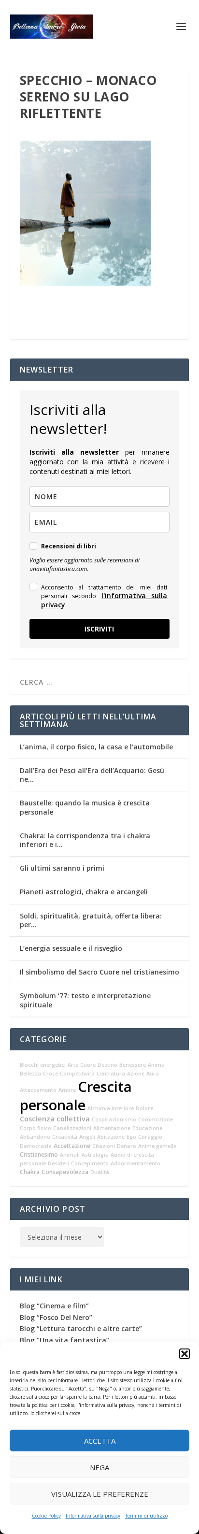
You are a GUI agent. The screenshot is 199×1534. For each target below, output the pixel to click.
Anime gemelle (157, 1146)
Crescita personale (76, 1096)
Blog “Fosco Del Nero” (56, 1317)
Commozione (155, 1119)
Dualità (99, 1172)
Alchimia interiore (110, 1108)
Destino (107, 1064)
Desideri (58, 1163)
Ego (131, 1136)
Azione (135, 1073)
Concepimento (90, 1163)
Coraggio (150, 1136)
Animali (70, 1154)
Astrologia (95, 1154)
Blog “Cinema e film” (54, 1305)
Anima (156, 1064)
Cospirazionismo (114, 1119)
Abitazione (111, 1136)
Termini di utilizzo (146, 1515)
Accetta (99, 1441)
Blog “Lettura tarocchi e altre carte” (81, 1328)
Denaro (126, 1146)
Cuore (88, 1064)
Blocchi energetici (43, 1064)
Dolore (144, 1108)
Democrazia (36, 1146)
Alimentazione (111, 1128)
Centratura (111, 1073)
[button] (184, 1354)
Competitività (77, 1073)
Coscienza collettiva (55, 1118)
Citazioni (103, 1146)
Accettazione (72, 1146)
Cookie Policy (46, 1515)
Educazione (147, 1128)
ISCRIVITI (99, 628)
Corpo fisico (35, 1128)
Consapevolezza (65, 1172)
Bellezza (30, 1073)
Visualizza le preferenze (99, 1494)
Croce (50, 1073)
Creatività (64, 1136)
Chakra (30, 1172)
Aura (152, 1073)
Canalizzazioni (72, 1128)
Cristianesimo (39, 1154)
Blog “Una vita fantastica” (64, 1340)
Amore (67, 1090)
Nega (99, 1467)
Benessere (132, 1064)
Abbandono (35, 1136)
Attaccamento (38, 1090)
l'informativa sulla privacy (104, 600)
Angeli (87, 1136)
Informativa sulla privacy (93, 1515)
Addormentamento (135, 1163)
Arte (73, 1064)
